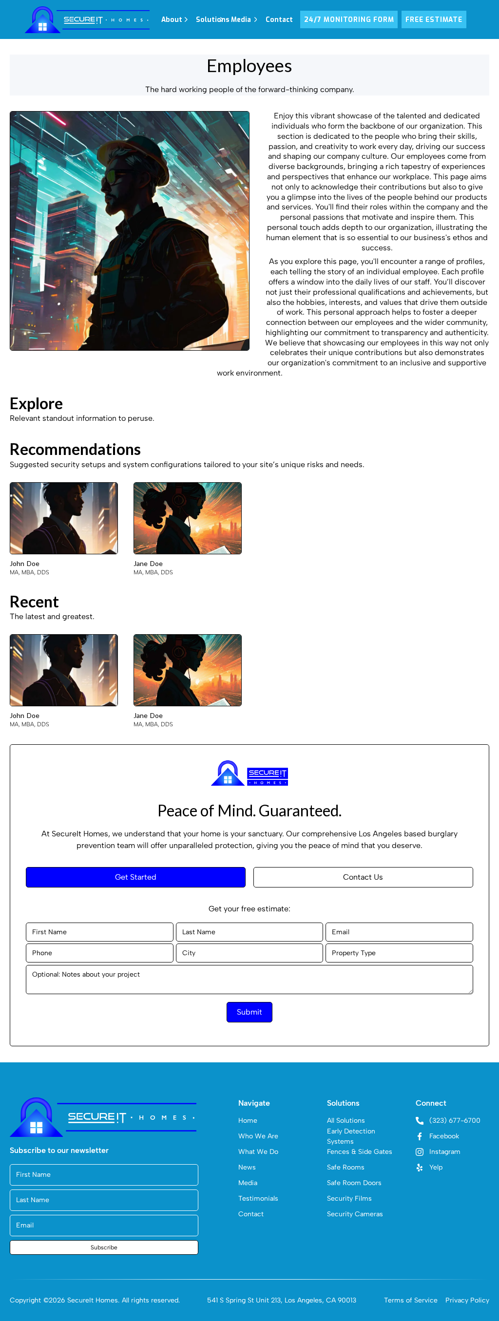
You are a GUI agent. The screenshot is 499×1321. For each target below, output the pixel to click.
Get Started (135, 877)
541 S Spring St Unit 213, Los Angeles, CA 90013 (281, 1300)
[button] (174, 19)
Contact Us (363, 877)
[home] (87, 19)
